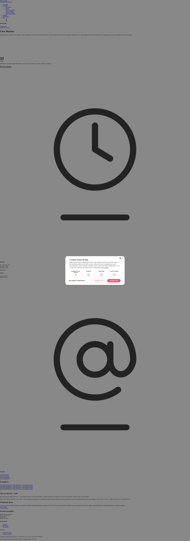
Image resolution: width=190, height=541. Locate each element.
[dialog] (95, 270)
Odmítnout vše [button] (98, 280)
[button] (77, 280)
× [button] (122, 258)
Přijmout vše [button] (114, 280)
